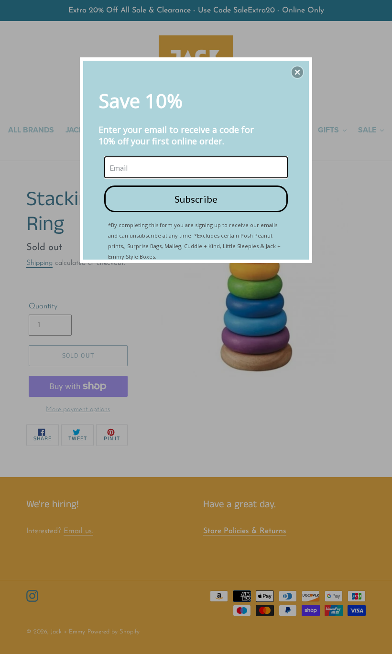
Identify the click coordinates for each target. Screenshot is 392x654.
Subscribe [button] (196, 199)
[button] (297, 72)
